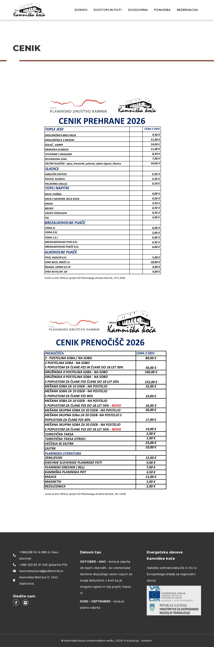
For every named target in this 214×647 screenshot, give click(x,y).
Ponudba (162, 10)
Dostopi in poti (108, 10)
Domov (81, 10)
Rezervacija (187, 10)
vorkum (146, 640)
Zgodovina (138, 10)
